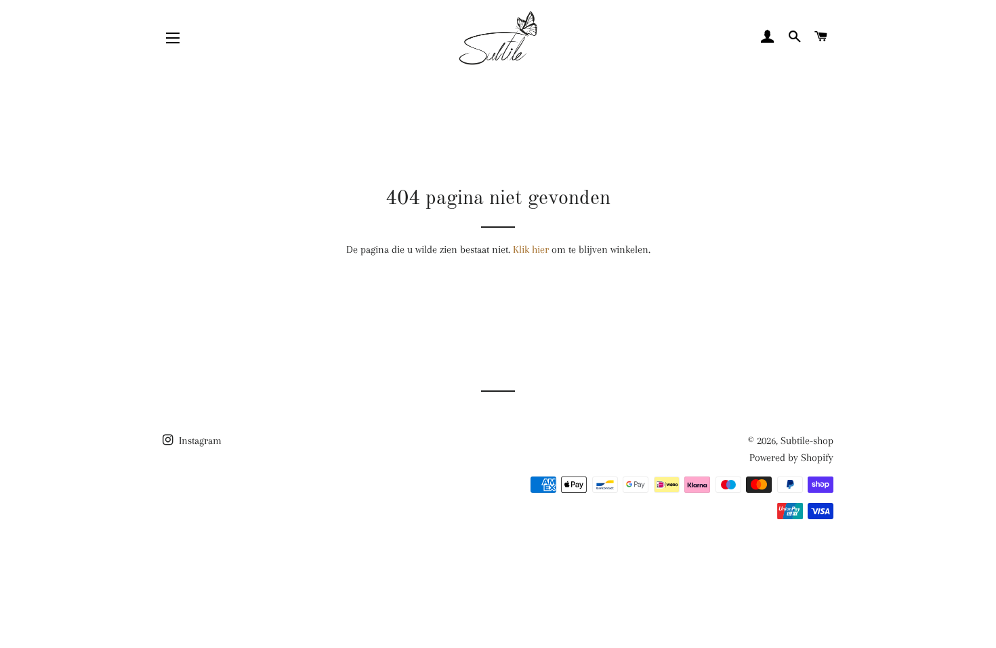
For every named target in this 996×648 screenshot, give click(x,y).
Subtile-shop (807, 440)
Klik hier (531, 249)
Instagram (199, 440)
